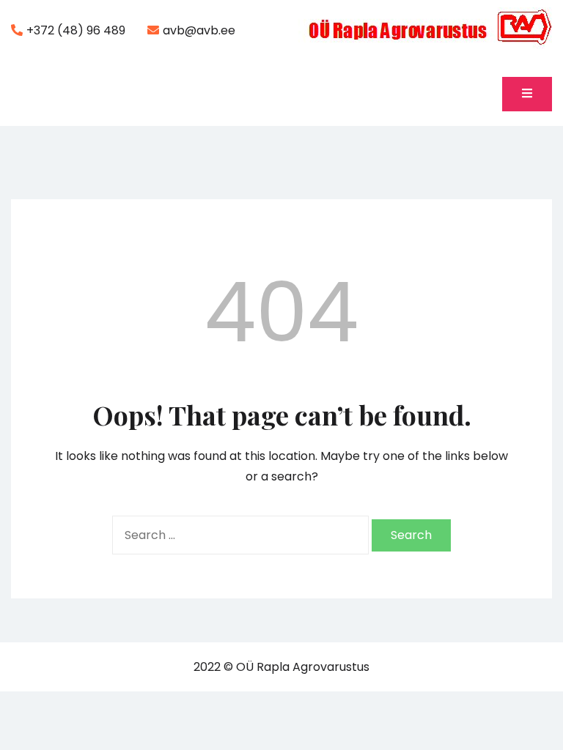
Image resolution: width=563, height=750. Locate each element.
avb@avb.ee (199, 30)
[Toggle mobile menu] (527, 94)
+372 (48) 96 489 (75, 30)
